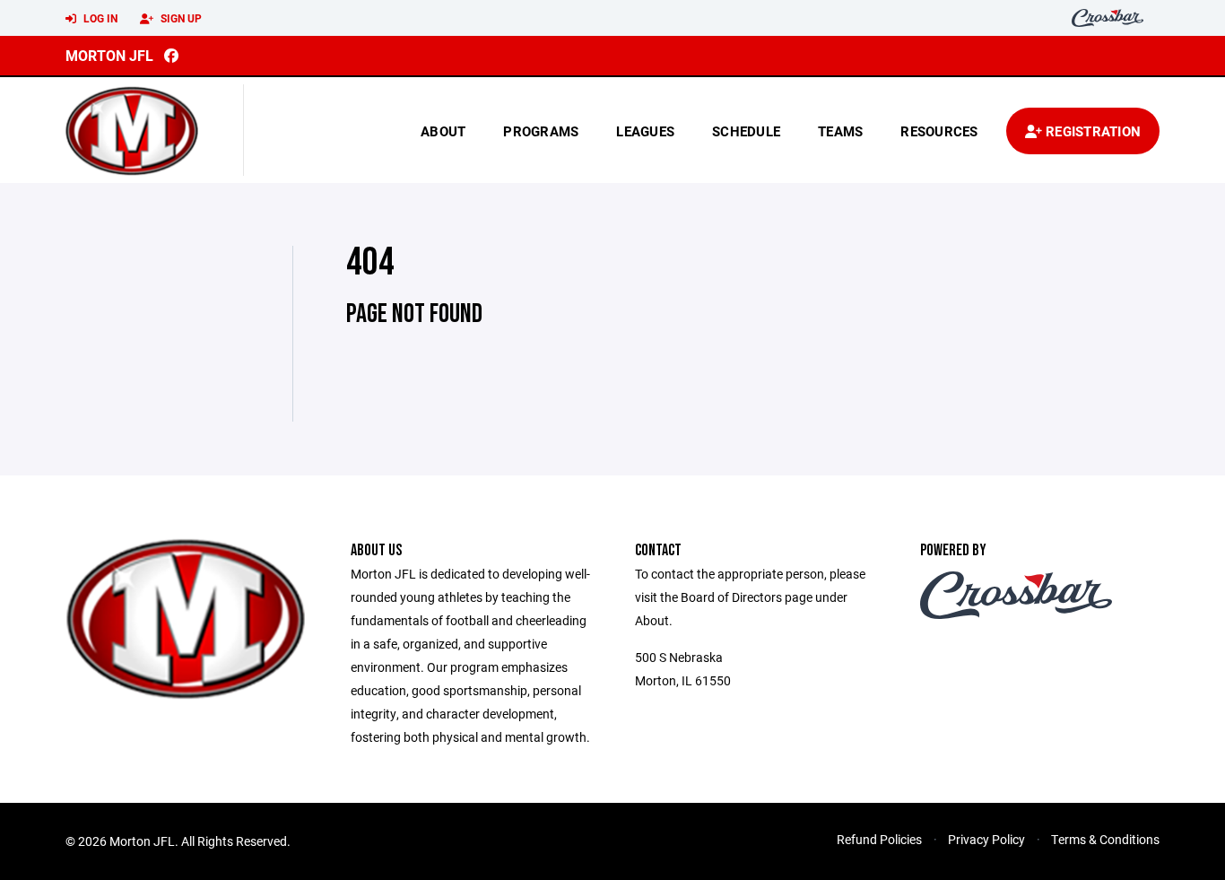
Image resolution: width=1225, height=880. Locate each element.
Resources (938, 131)
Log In (99, 18)
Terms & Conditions (1105, 839)
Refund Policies (879, 839)
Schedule (746, 131)
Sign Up (180, 18)
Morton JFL (109, 55)
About (443, 131)
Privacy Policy (986, 839)
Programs (540, 131)
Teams (840, 131)
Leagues (645, 131)
